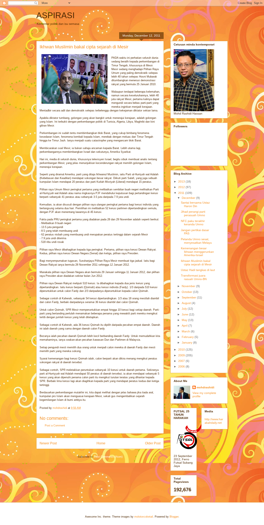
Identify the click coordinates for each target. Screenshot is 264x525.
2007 (182, 361)
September (189, 297)
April (185, 325)
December (189, 197)
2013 (182, 181)
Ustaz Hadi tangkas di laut (198, 270)
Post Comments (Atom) (108, 456)
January (187, 342)
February (188, 337)
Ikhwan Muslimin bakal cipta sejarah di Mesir (196, 262)
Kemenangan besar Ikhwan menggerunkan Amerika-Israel (197, 252)
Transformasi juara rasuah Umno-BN (194, 277)
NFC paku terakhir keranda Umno (193, 222)
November (189, 286)
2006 (182, 366)
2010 (182, 349)
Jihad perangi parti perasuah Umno (193, 213)
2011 (181, 192)
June (185, 314)
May (185, 320)
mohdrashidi (205, 387)
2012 (182, 187)
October (187, 292)
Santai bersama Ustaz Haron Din (195, 204)
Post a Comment (55, 425)
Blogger (174, 516)
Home (101, 443)
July (185, 308)
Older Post (152, 443)
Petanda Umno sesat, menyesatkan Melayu (196, 240)
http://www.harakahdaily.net (214, 421)
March (186, 331)
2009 (182, 355)
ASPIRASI (55, 15)
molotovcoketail (143, 516)
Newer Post (48, 443)
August (187, 303)
